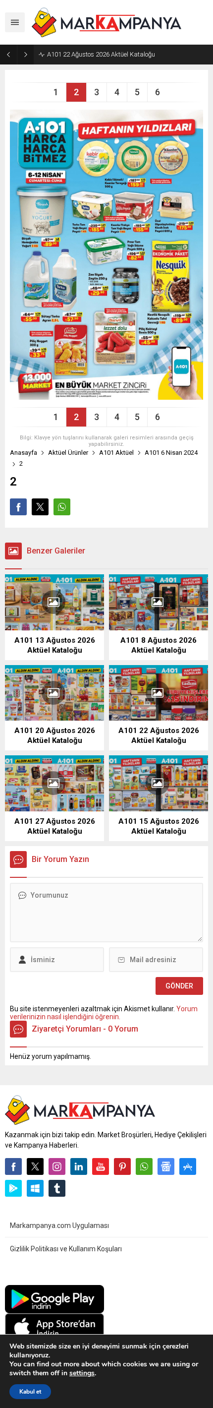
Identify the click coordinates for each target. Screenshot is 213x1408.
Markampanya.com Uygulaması (59, 1225)
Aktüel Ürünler (68, 452)
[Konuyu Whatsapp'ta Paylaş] (61, 506)
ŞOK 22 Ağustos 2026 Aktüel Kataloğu (100, 54)
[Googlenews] (166, 1166)
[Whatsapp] (144, 1166)
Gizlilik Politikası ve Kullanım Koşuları (66, 1249)
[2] (106, 396)
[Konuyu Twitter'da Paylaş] (40, 506)
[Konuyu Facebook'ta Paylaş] (18, 506)
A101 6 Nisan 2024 (171, 452)
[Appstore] (187, 1166)
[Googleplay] (13, 1188)
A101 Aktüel (116, 452)
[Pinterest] (122, 1166)
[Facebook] (13, 1166)
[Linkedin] (78, 1166)
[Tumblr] (57, 1188)
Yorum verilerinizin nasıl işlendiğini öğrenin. (104, 1013)
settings (82, 1373)
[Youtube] (100, 1166)
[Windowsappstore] (35, 1188)
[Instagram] (57, 1166)
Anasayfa (23, 452)
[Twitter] (35, 1166)
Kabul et (30, 1392)
